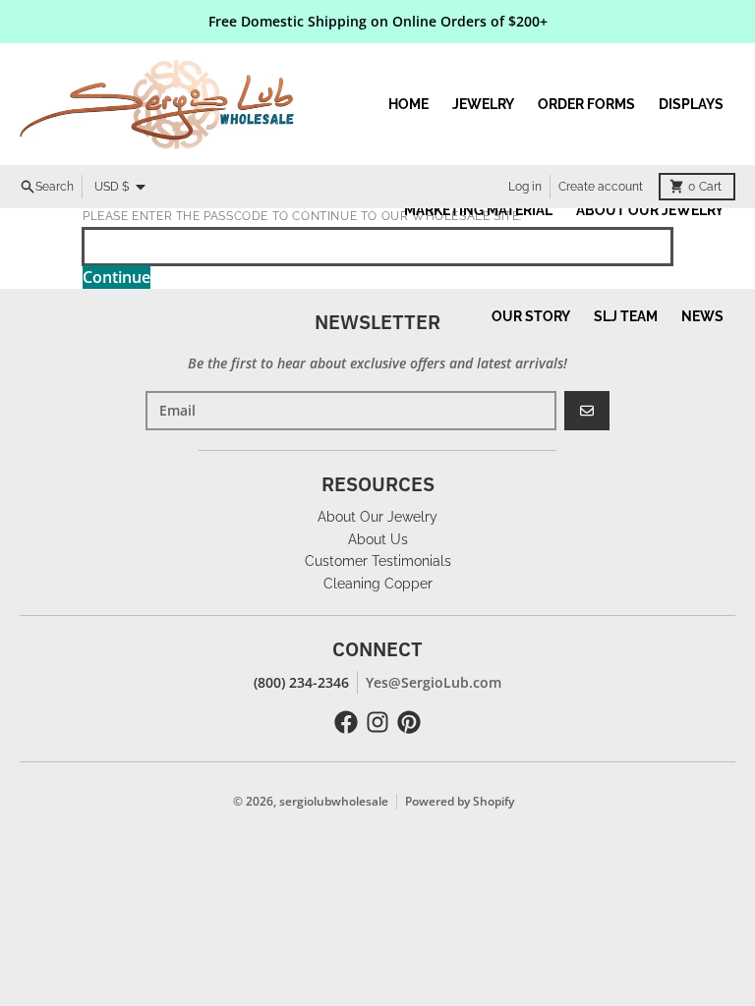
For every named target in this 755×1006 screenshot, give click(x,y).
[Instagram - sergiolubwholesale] (377, 722)
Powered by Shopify (459, 801)
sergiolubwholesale (333, 801)
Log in (525, 187)
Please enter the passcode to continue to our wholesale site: (302, 216)
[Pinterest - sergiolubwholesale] (409, 722)
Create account (600, 187)
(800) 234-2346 (301, 682)
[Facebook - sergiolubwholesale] (346, 722)
